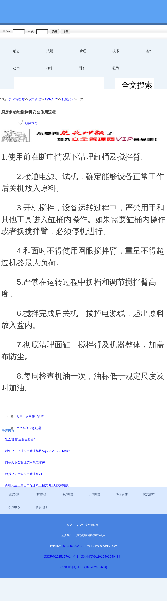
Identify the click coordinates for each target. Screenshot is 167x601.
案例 (149, 51)
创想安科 (14, 494)
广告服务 (95, 494)
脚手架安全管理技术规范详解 (25, 462)
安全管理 (35, 99)
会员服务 (68, 494)
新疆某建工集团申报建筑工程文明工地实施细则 (37, 485)
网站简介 (41, 494)
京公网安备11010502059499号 (102, 556)
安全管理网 (16, 99)
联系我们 (41, 507)
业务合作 (122, 494)
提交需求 (149, 494)
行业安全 (51, 99)
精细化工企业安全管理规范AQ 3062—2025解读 (37, 451)
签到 (115, 68)
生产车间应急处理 (29, 428)
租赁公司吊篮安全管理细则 (23, 474)
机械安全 (68, 99)
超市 (16, 68)
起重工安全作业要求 (30, 416)
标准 (49, 68)
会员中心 (14, 507)
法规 (49, 51)
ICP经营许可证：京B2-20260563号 (84, 567)
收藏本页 (31, 123)
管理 (82, 51)
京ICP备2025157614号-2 (61, 556)
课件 (82, 68)
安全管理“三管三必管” (20, 439)
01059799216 (72, 546)
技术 (115, 51)
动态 (16, 51)
